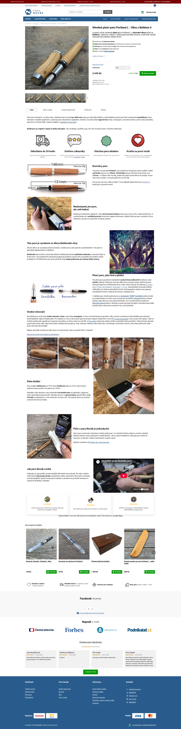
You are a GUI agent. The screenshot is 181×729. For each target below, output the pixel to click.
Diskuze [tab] (103, 110)
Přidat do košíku (149, 73)
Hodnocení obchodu (90, 642)
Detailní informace (97, 56)
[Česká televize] (41, 630)
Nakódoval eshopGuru (149, 725)
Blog (60, 695)
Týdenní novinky (30, 689)
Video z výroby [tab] (47, 110)
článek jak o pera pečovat (99, 442)
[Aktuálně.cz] (107, 630)
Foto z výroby (63, 697)
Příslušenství (29, 697)
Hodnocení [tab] (87, 110)
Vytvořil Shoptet (137, 725)
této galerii (92, 321)
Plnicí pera (101, 82)
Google (83, 157)
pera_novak (132, 699)
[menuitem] (28, 19)
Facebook (95, 703)
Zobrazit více (90, 672)
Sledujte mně (133, 696)
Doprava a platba (47, 5)
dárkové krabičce (109, 51)
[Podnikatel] (139, 630)
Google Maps (118, 516)
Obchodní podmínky (70, 5)
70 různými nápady (121, 319)
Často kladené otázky (31, 5)
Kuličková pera (29, 692)
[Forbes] (74, 630)
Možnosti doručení (97, 64)
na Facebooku (91, 516)
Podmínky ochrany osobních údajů (90, 5)
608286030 (132, 692)
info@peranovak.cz (135, 689)
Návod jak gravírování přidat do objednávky (43, 334)
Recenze (61, 692)
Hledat (109, 12)
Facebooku (77, 157)
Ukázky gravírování (65, 689)
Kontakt (57, 5)
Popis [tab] (31, 110)
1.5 (126, 287)
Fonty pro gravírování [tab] (68, 110)
